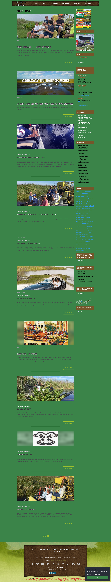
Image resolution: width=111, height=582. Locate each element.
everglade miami (83, 217)
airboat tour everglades (87, 210)
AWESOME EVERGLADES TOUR (31, 157)
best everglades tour (86, 213)
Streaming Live (24, 454)
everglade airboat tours (81, 215)
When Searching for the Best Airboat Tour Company (45, 104)
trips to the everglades (83, 248)
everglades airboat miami (88, 219)
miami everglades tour (89, 246)
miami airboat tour (82, 242)
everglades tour (78, 234)
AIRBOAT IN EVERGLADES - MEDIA (25, 43)
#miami (86, 191)
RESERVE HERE (83, 105)
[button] (100, 574)
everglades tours (85, 234)
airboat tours (79, 211)
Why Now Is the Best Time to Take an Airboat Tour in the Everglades (84, 134)
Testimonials (54, 3)
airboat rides (79, 208)
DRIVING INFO (81, 137)
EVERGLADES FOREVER (27, 354)
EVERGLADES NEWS (26, 509)
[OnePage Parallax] (23, 3)
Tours (44, 3)
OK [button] (97, 577)
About (37, 3)
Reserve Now (74, 549)
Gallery (77, 3)
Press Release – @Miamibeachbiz (34, 47)
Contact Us (52, 555)
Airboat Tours (21, 100)
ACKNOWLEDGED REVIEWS (29, 243)
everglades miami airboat (87, 232)
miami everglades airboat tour (81, 246)
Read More (69, 62)
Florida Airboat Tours (84, 237)
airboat (79, 194)
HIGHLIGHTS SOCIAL (26, 298)
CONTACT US (88, 3)
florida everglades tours (81, 239)
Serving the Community (83, 127)
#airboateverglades (80, 191)
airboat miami (88, 206)
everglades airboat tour (82, 221)
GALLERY (55, 549)
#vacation (89, 191)
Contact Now (24, 409)
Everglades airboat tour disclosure (36, 214)
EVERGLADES (66, 3)
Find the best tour (40, 43)
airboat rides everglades (87, 208)
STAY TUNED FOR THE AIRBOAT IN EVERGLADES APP (84, 124)
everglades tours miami (82, 236)
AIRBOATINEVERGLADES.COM (58, 560)
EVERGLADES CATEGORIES (32, 100)
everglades (79, 219)
